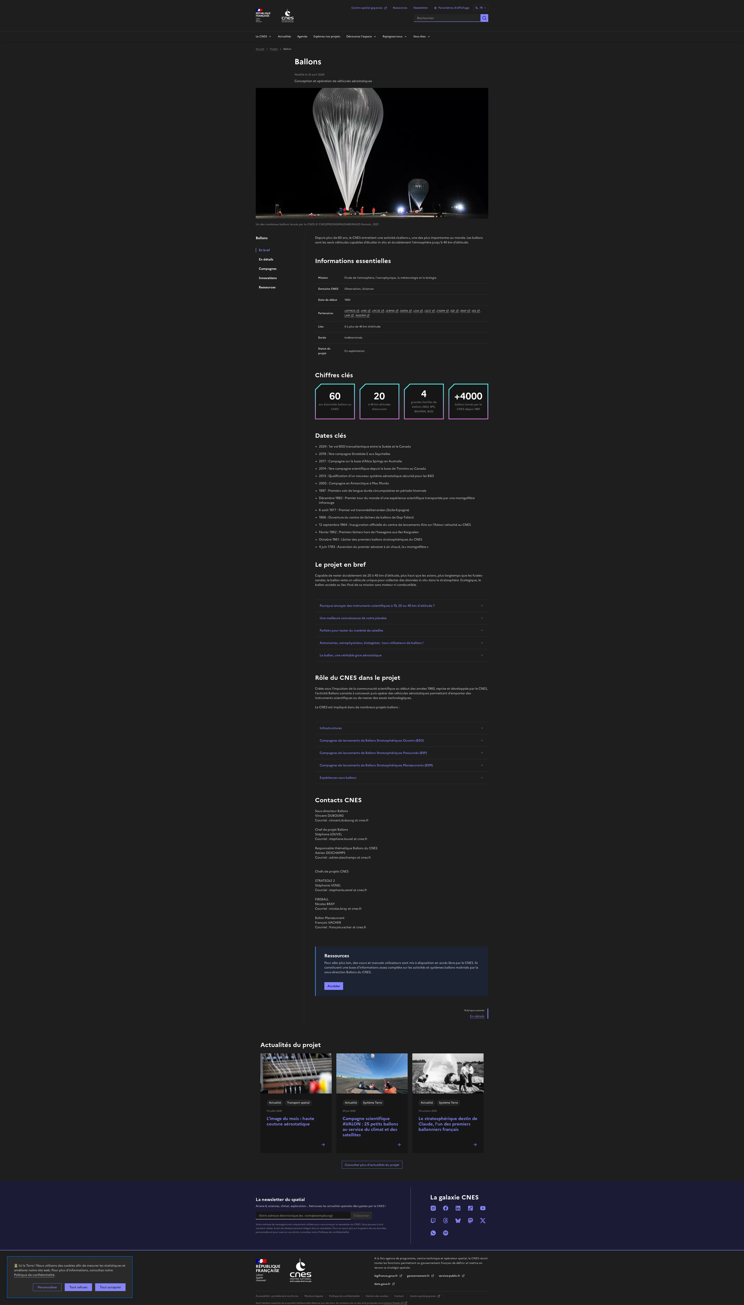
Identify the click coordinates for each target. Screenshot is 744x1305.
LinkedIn (458, 1208)
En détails (266, 259)
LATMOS (350, 311)
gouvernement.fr (418, 1276)
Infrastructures (331, 728)
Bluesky (458, 1220)
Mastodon (470, 1220)
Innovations (268, 278)
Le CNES (261, 36)
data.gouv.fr (382, 1284)
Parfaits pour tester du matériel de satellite (351, 630)
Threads (445, 1220)
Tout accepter (110, 1287)
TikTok (470, 1208)
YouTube (482, 1208)
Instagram (433, 1208)
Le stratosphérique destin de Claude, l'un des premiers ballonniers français (447, 1124)
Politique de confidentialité (34, 1274)
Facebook (445, 1208)
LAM (347, 316)
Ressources (400, 8)
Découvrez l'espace (359, 36)
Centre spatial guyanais (366, 8)
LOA (416, 311)
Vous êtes (419, 36)
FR (481, 8)
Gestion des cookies (377, 1296)
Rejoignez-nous (392, 36)
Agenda (302, 36)
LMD (364, 311)
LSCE (428, 311)
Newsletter (420, 8)
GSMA (404, 311)
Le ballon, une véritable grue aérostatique (351, 655)
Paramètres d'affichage (453, 8)
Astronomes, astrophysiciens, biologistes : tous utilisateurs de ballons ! (372, 642)
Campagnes (267, 268)
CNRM (441, 311)
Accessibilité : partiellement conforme (277, 1296)
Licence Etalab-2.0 (393, 1303)
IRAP (463, 311)
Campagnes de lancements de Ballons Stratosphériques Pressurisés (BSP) (373, 753)
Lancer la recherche (484, 18)
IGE (452, 311)
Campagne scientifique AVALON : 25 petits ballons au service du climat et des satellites (370, 1126)
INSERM (361, 316)
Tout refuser (78, 1287)
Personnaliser (47, 1287)
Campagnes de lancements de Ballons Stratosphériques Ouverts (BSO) (372, 740)
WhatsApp (433, 1233)
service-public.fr (450, 1276)
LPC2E (376, 311)
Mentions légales (314, 1296)
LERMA (390, 311)
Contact (399, 1296)
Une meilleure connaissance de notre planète (353, 618)
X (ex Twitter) (482, 1220)
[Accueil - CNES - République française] (301, 1270)
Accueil (260, 49)
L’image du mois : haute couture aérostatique (290, 1121)
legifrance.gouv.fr (386, 1276)
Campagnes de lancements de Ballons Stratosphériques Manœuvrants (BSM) (376, 765)
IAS (474, 311)
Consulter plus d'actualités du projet (372, 1164)
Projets (274, 49)
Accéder (333, 986)
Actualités (284, 36)
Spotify (445, 1233)
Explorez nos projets (326, 36)
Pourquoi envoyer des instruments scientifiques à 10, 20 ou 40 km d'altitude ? (377, 605)
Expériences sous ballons (338, 777)
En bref (264, 250)
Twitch (433, 1220)
